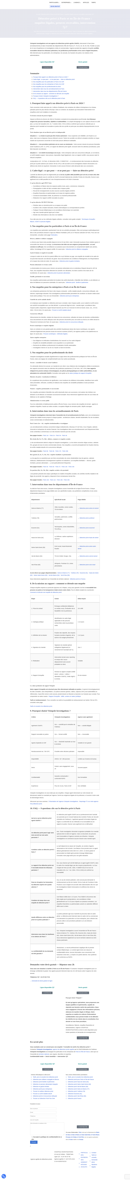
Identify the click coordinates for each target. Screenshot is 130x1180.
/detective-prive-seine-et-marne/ (89, 508)
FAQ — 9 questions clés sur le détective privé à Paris (49, 98)
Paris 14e (64, 466)
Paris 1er (46, 435)
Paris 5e (45, 466)
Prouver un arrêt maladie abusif (61, 310)
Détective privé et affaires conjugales (77, 249)
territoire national (44, 1054)
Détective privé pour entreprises (69, 296)
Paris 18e (65, 451)
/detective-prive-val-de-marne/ (89, 556)
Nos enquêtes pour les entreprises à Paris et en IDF (48, 84)
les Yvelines (74, 1137)
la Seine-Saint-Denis (85, 1134)
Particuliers (54, 235)
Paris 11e (53, 480)
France (71, 1139)
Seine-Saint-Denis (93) (40, 575)
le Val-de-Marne (95, 1134)
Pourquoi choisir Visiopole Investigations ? (45, 96)
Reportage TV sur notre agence (88, 801)
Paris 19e (60, 480)
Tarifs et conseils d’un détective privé (41, 706)
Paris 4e (64, 435)
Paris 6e (51, 466)
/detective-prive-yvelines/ (87, 518)
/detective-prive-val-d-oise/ (87, 564)
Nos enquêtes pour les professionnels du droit (47, 86)
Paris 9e (51, 451)
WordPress (77, 1177)
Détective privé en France (77, 579)
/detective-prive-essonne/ (87, 528)
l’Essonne (68, 1137)
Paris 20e (67, 480)
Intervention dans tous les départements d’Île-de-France (50, 91)
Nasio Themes (62, 1177)
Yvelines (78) (75, 573)
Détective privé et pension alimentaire (58, 273)
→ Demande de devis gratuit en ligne (41, 981)
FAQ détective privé (36, 804)
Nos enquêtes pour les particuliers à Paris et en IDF (48, 82)
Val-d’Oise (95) (65, 575)
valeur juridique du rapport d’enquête (80, 373)
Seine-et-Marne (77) (63, 573)
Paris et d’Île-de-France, (83, 1051)
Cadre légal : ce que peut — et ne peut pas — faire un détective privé (54, 79)
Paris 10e (46, 480)
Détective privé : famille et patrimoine (77, 282)
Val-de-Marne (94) (54, 575)
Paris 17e (58, 451)
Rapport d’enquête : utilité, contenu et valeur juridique (65, 696)
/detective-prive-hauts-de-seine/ (89, 537)
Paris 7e (57, 466)
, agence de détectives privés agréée (55, 1049)
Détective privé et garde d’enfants (69, 261)
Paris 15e (71, 466)
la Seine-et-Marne (75, 1134)
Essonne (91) (84, 573)
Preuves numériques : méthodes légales (55, 334)
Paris (80, 1132)
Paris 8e (45, 451)
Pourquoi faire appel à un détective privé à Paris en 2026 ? (50, 77)
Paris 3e (58, 435)
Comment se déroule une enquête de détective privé (46, 592)
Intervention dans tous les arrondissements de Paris (48, 89)
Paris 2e (52, 435)
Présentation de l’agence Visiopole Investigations (63, 801)
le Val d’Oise (80, 1137)
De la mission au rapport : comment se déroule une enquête (51, 93)
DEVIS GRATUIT (55, 6)
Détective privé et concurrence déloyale (71, 322)
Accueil (38, 14)
